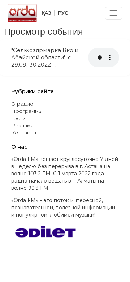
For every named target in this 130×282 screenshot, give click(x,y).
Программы (26, 111)
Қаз (46, 13)
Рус (63, 13)
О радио (22, 104)
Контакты (23, 132)
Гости (18, 118)
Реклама (22, 125)
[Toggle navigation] (113, 13)
